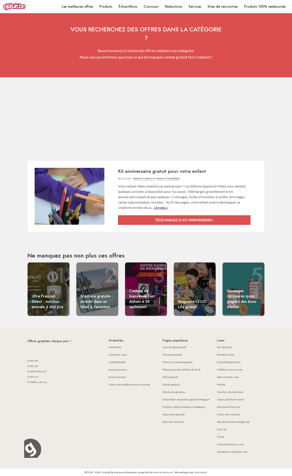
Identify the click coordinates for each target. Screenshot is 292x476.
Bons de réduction (173, 421)
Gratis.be (32, 360)
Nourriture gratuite (174, 414)
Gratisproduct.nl (36, 371)
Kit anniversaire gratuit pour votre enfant (162, 171)
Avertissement (117, 377)
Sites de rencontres (223, 6)
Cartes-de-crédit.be (228, 414)
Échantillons (128, 6)
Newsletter (115, 347)
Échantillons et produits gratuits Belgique (186, 399)
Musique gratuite (172, 354)
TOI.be (220, 436)
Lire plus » (161, 207)
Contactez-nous (118, 354)
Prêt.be (221, 384)
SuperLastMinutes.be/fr (230, 399)
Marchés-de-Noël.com (230, 392)
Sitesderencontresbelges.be (233, 421)
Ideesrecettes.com (228, 377)
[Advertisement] (146, 120)
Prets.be (222, 429)
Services (195, 6)
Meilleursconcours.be (229, 369)
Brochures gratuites (174, 392)
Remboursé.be (225, 354)
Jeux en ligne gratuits (175, 347)
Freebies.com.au (37, 382)
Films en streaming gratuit (178, 362)
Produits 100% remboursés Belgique (184, 407)
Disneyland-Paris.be (228, 407)
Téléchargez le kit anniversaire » (184, 220)
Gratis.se (32, 376)
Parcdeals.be (224, 347)
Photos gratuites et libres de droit (182, 369)
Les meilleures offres (77, 6)
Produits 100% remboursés (265, 6)
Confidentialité (117, 362)
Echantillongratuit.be (229, 362)
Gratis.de (32, 366)
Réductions (173, 6)
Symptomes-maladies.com (232, 451)
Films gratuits (170, 377)
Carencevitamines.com (230, 444)
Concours (151, 6)
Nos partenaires (118, 369)
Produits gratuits (144, 178)
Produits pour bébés (168, 178)
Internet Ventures (163, 472)
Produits (105, 6)
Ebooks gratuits (171, 384)
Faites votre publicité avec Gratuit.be (129, 384)
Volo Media (200, 472)
